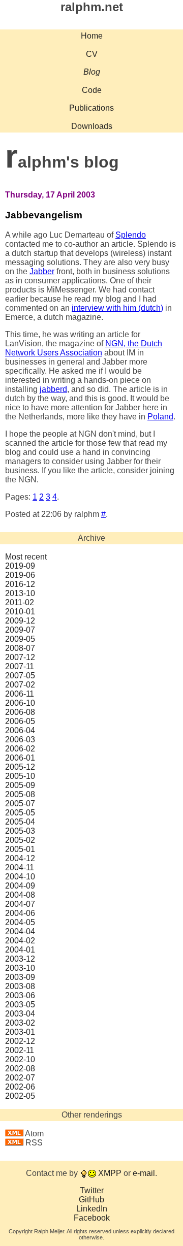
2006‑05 (20, 721)
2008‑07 (20, 648)
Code (92, 90)
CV (92, 54)
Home (92, 35)
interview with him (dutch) (117, 308)
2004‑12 (20, 858)
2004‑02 (20, 940)
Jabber (41, 271)
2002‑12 (20, 1041)
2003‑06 (20, 995)
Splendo (130, 235)
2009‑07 (20, 630)
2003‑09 (20, 977)
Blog (91, 72)
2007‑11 (19, 666)
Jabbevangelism (43, 215)
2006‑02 (20, 748)
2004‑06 (20, 913)
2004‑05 (20, 922)
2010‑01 (20, 611)
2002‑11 (19, 1050)
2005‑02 (20, 840)
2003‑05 (20, 1004)
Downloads (91, 126)
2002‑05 (20, 1096)
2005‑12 (20, 767)
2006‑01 (20, 757)
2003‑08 (20, 986)
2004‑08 (20, 895)
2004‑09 (20, 885)
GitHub (91, 1199)
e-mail (144, 1173)
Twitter (92, 1190)
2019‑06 (20, 575)
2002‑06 (20, 1087)
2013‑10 (20, 593)
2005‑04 (20, 821)
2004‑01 (20, 949)
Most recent (26, 556)
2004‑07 (20, 904)
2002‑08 (20, 1068)
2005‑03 (20, 831)
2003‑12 (20, 959)
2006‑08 (20, 712)
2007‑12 (20, 657)
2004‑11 (19, 867)
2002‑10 (20, 1059)
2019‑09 (20, 566)
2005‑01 (20, 849)
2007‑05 (20, 675)
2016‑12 (20, 584)
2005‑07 (20, 803)
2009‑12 (20, 620)
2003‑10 (20, 968)
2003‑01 (20, 1032)
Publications (91, 108)
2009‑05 (20, 639)
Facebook (92, 1218)
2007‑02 (20, 684)
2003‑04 (20, 1013)
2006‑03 (20, 739)
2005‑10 (20, 776)
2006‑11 (19, 694)
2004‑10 (20, 876)
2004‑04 (20, 931)
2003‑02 (20, 1023)
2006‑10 (20, 703)
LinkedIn (91, 1208)
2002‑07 (20, 1077)
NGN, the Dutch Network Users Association (83, 348)
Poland (160, 416)
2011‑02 (19, 602)
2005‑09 (20, 785)
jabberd (53, 389)
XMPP (109, 1173)
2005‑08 (20, 794)
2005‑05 (20, 812)
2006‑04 (20, 730)
